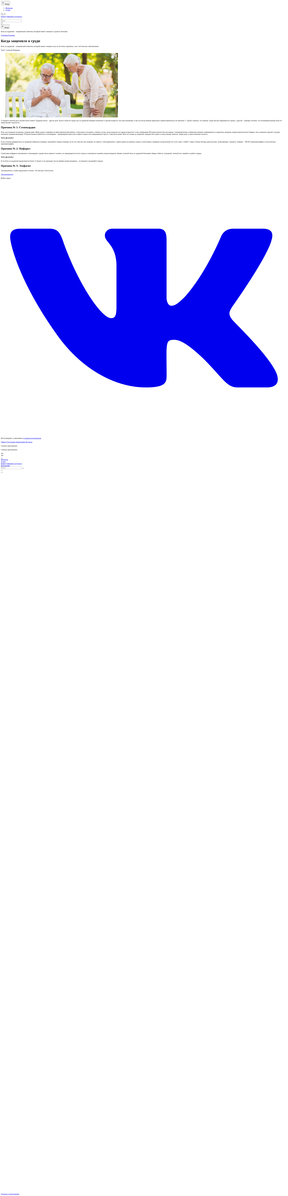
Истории (29, 442)
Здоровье (4, 35)
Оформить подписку (14, 17)
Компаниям (20, 442)
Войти (3, 17)
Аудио (7, 10)
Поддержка (11, 442)
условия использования (32, 438)
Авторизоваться (7, 174)
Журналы (9, 8)
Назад (6, 4)
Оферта (4, 442)
